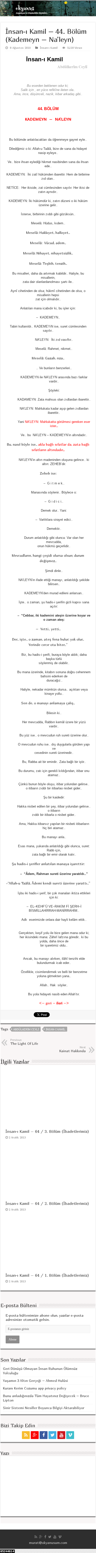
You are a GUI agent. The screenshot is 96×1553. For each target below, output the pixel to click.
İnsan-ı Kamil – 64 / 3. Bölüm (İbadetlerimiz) (47, 1131)
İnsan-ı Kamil (49, 48)
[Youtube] (61, 1435)
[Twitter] (52, 1435)
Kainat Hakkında (72, 1049)
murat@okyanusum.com (48, 1542)
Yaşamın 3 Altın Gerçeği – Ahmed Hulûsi (35, 1380)
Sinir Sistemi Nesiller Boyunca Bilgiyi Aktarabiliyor (43, 1408)
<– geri (45, 1003)
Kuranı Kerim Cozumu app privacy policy (34, 1388)
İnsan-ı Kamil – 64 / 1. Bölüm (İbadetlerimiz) (47, 1275)
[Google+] (35, 1435)
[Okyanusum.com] (48, 8)
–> (62, 1003)
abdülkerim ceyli (26, 1029)
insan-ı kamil (55, 1029)
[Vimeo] (70, 1435)
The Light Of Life (24, 1042)
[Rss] (26, 1435)
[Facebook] (44, 1435)
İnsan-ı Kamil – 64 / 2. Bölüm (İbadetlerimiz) (47, 1203)
